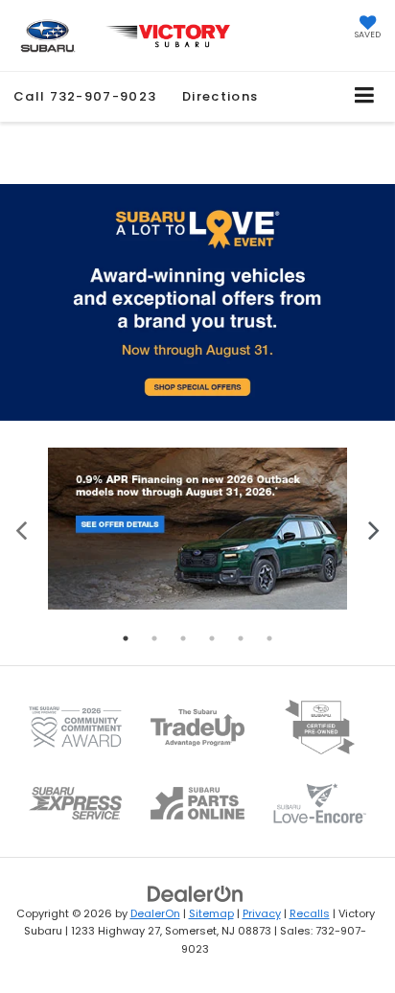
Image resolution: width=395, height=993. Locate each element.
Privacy (262, 913)
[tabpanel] (197, 529)
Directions (220, 96)
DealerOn (155, 913)
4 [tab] (211, 638)
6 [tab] (269, 638)
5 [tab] (240, 638)
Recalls (310, 913)
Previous (21, 528)
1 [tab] (125, 638)
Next (373, 528)
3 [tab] (183, 638)
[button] (85, 96)
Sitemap (211, 913)
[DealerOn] (195, 893)
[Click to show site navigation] (365, 96)
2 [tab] (154, 638)
